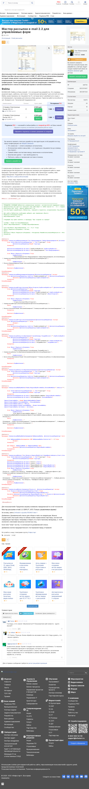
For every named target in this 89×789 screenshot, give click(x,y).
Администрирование (12, 721)
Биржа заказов (77, 686)
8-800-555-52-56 (75, 736)
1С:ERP (51, 706)
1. (7, 621)
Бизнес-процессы (33, 687)
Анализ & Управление (31, 680)
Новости (7, 682)
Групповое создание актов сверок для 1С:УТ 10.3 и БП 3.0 (25, 596)
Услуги (28, 722)
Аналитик (52, 685)
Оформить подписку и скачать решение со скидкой (33, 131)
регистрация (33, 663)
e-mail (13, 535)
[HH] (72, 777)
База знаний (9, 701)
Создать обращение (78, 743)
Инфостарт (32, 532)
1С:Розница (53, 718)
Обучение (53, 679)
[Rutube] (86, 777)
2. (8, 632)
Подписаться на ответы (11, 613)
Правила (71, 707)
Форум (74, 689)
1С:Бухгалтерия (54, 703)
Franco (12, 621)
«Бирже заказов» (27, 143)
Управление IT (31, 698)
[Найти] (86, 672)
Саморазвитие (31, 704)
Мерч (73, 692)
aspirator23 (13, 644)
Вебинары (30, 731)
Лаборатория (10, 732)
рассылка (7, 535)
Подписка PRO (9, 704)
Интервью (8, 690)
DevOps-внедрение (11, 741)
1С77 (50, 733)
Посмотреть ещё (32, 606)
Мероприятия (77, 679)
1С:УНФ (51, 712)
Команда (29, 695)
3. (7, 644)
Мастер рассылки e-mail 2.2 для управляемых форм (25, 30)
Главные (7, 685)
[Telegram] (64, 777)
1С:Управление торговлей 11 (76, 151)
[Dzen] (77, 777)
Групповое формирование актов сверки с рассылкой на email (41, 596)
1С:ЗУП (51, 721)
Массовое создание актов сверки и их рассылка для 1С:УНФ (57, 567)
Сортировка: (44, 613)
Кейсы (28, 725)
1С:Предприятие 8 (73, 141)
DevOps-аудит (9, 738)
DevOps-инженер (55, 693)
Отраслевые (31, 746)
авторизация (42, 663)
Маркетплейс (55, 700)
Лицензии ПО (31, 743)
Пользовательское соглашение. (13, 769)
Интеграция (8, 724)
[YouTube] (81, 777)
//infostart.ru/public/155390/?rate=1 (25, 512)
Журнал (7, 679)
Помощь (71, 710)
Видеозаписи (77, 682)
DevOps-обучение (11, 735)
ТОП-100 (7, 693)
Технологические (32, 752)
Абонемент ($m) (73, 183)
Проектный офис (56, 740)
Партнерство (31, 728)
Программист (72, 130)
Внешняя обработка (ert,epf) (77, 135)
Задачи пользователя (12, 713)
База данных (9, 718)
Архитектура (31, 701)
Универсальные (54, 727)
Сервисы (29, 719)
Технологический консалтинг (10, 745)
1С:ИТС (29, 716)
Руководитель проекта (54, 689)
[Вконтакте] (68, 777)
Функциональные (10, 707)
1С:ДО (51, 724)
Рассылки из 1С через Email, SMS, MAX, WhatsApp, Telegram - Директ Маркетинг (9, 569)
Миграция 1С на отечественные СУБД (12, 755)
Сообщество (9, 727)
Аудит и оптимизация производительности (12, 750)
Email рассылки (72, 125)
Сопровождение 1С (33, 709)
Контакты (71, 715)
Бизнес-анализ (32, 684)
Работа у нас (73, 712)
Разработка (8, 716)
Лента (6, 688)
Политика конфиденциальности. (38, 769)
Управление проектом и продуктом (34, 691)
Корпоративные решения (33, 737)
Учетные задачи (10, 710)
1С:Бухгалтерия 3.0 (74, 150)
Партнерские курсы (56, 696)
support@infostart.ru (76, 738)
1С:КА (51, 709)
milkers (13, 632)
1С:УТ (51, 715)
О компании (73, 698)
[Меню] (3, 3)
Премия (7, 696)
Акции (28, 713)
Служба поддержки (78, 721)
